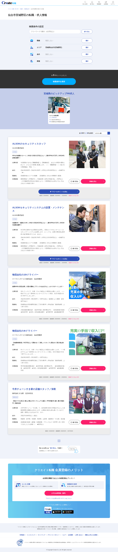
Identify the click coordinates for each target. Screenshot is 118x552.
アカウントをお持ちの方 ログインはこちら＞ (59, 498)
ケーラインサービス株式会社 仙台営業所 (27, 279)
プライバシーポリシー (54, 535)
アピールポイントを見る (59, 191)
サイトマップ (41, 535)
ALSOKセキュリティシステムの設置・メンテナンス (38, 209)
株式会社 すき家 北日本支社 (22, 393)
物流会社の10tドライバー (25, 274)
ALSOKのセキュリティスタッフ (29, 143)
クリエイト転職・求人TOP (13, 8)
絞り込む (87, 31)
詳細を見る (92, 181)
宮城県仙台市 (26, 8)
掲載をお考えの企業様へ (91, 535)
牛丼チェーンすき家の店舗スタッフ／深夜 (34, 389)
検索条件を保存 (59, 81)
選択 (87, 40)
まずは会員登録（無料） (59, 493)
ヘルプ (64, 535)
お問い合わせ (79, 535)
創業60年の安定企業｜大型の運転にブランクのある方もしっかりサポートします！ (38, 286)
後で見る (75, 181)
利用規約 (22, 535)
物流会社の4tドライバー (24, 330)
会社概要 (70, 535)
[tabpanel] (59, 110)
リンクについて (31, 535)
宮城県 (21, 8)
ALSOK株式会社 (18, 148)
